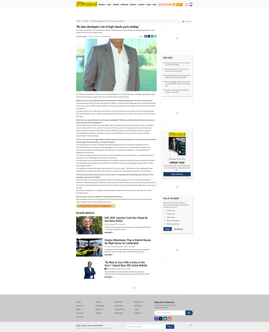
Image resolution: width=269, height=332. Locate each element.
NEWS (109, 5)
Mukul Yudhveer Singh (114, 269)
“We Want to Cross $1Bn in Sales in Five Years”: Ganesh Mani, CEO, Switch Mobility (126, 264)
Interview (86, 21)
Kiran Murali (111, 224)
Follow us (188, 21)
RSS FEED (79, 317)
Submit (167, 229)
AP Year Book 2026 (165, 5)
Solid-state (171, 217)
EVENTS (98, 302)
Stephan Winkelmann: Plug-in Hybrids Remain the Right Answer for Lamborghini (128, 241)
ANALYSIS (141, 5)
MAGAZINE (119, 306)
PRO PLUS (178, 4)
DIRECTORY (119, 313)
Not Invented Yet (173, 224)
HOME (78, 302)
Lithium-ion (171, 210)
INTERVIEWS (124, 5)
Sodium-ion (171, 214)
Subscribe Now (177, 174)
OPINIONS (133, 5)
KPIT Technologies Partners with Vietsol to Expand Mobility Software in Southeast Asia (178, 84)
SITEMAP (137, 313)
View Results (178, 229)
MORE (154, 5)
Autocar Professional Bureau (116, 246)
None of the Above (173, 221)
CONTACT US (138, 302)
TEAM (136, 309)
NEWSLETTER (119, 309)
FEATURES (116, 5)
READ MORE (109, 232)
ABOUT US (80, 306)
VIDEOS (149, 5)
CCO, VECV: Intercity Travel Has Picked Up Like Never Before (126, 219)
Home (79, 21)
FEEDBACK (138, 306)
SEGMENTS (101, 5)
